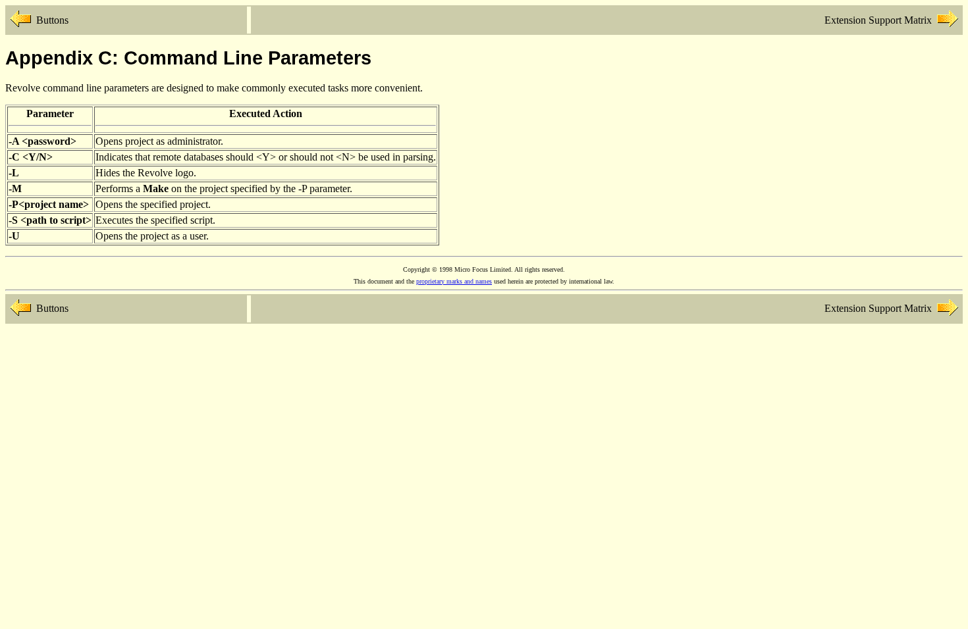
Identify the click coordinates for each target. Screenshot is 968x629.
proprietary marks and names (454, 281)
